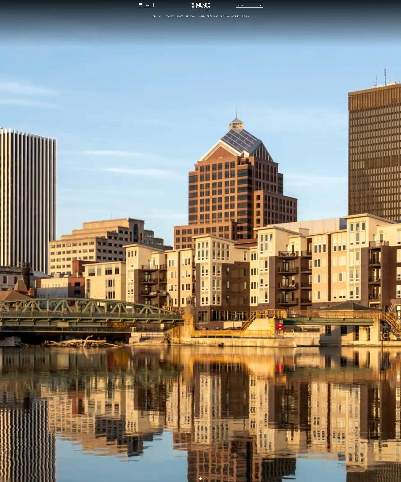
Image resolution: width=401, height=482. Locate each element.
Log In (149, 5)
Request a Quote (174, 16)
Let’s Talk (191, 16)
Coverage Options (208, 16)
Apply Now (157, 16)
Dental (245, 16)
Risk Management (230, 16)
